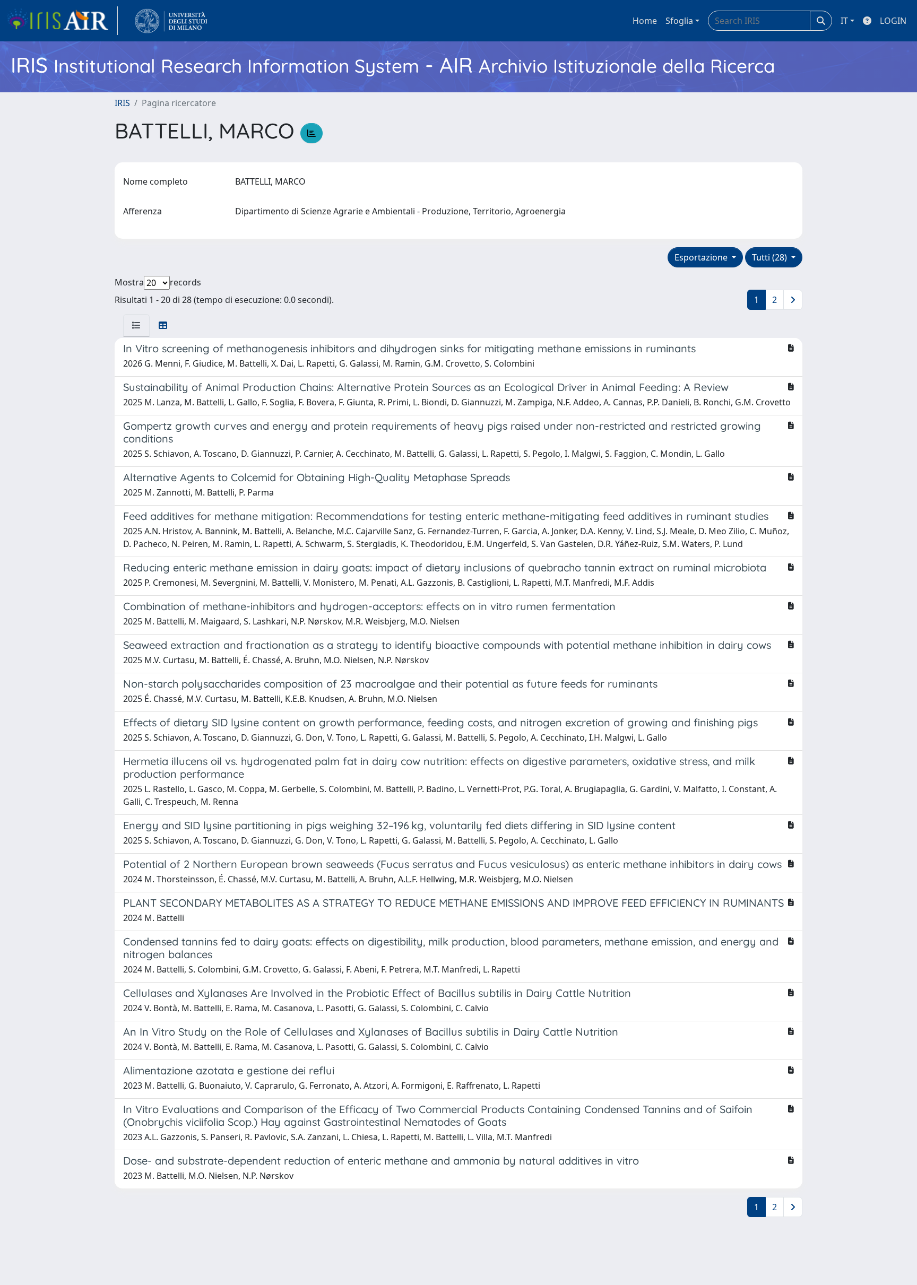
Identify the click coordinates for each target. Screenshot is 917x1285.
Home (645, 21)
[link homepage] (62, 20)
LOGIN (893, 21)
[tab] (136, 325)
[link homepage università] (171, 20)
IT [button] (844, 21)
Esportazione (702, 257)
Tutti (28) (770, 257)
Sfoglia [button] (679, 21)
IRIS (122, 103)
